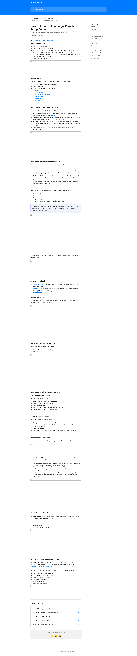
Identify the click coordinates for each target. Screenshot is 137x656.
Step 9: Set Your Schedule (96, 55)
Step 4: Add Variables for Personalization (96, 37)
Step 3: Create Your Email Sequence (96, 32)
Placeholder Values (39, 284)
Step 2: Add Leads (94, 29)
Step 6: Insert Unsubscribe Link (97, 44)
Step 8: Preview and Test (96, 52)
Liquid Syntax (37, 292)
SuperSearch (39, 92)
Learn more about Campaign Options (42, 566)
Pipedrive (38, 100)
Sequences (51, 18)
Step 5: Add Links (94, 41)
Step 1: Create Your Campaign (95, 25)
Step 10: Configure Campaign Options (95, 59)
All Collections (34, 18)
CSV (36, 90)
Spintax (35, 288)
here (53, 116)
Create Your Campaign (45, 40)
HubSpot (38, 98)
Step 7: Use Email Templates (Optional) (95, 49)
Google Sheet (39, 96)
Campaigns (43, 18)
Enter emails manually (42, 94)
